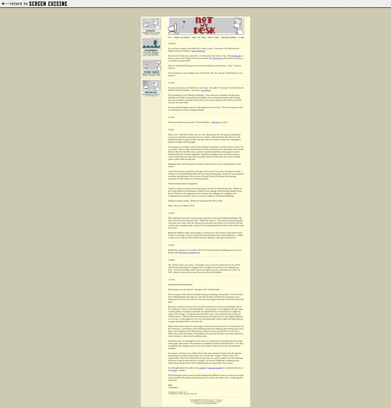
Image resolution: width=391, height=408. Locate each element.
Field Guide (236, 56)
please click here (198, 51)
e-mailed (202, 368)
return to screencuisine (34, 3)
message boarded (215, 368)
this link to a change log (190, 252)
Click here (215, 122)
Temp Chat (217, 58)
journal (174, 370)
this (238, 377)
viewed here (206, 90)
